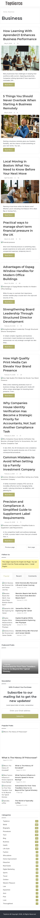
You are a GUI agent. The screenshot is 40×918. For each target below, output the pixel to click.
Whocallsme (7, 855)
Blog (4, 838)
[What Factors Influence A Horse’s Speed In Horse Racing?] (7, 778)
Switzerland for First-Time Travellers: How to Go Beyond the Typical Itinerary (19, 669)
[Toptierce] (13, 3)
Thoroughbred (8, 903)
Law (4, 886)
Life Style (6, 848)
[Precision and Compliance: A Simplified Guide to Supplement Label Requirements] (20, 526)
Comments (32, 576)
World (5, 824)
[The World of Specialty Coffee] (7, 804)
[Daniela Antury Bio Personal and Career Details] (8, 634)
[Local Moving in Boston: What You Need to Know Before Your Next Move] (20, 191)
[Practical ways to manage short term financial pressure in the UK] (20, 242)
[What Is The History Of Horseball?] (7, 769)
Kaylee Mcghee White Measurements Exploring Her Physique (25, 620)
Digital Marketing (9, 869)
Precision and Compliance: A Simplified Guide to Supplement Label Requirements (17, 510)
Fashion (5, 852)
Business (6, 842)
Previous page (10, 547)
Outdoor (6, 879)
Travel (5, 876)
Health (5, 845)
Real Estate (7, 866)
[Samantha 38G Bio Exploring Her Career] (8, 611)
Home (5, 12)
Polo (4, 897)
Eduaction (6, 862)
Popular (6, 576)
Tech (4, 835)
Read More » (9, 84)
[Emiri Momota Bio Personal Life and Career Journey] (8, 586)
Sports (5, 872)
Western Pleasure (9, 883)
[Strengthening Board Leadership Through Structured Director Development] (20, 330)
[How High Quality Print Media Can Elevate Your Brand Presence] (20, 379)
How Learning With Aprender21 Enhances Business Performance (20, 35)
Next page (31, 547)
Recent (19, 576)
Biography (6, 828)
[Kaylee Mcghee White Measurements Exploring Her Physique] (8, 622)
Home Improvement (10, 859)
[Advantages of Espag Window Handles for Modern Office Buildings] (20, 288)
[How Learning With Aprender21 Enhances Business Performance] (20, 58)
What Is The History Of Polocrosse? (19, 758)
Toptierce (6, 821)
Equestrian (6, 890)
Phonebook (7, 831)
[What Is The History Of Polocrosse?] (20, 743)
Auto (4, 893)
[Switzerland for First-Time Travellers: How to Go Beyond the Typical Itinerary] (7, 791)
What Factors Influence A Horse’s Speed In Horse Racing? (25, 777)
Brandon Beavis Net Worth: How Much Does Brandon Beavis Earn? (26, 595)
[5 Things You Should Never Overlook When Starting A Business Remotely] (20, 126)
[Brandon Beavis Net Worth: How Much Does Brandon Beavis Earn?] (8, 599)
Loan (4, 900)
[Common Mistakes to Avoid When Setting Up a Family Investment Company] (20, 478)
